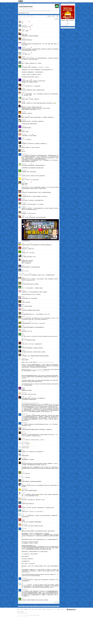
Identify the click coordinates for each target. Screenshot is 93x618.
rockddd (23, 29)
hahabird (23, 255)
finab (23, 33)
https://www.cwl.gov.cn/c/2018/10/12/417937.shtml (45, 362)
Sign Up (71, 1)
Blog (30, 609)
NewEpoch (24, 38)
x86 (22, 61)
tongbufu (23, 387)
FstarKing (23, 290)
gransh (23, 433)
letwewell (23, 198)
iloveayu (23, 472)
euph (23, 514)
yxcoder (23, 296)
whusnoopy (24, 358)
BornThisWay (24, 458)
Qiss (22, 174)
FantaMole (24, 47)
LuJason (23, 215)
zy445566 (23, 431)
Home (68, 1)
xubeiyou (23, 84)
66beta (23, 277)
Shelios (23, 342)
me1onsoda (24, 202)
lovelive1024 (24, 392)
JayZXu (23, 396)
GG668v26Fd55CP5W (25, 446)
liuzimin (23, 138)
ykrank (23, 479)
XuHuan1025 (24, 178)
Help (22, 609)
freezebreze (24, 194)
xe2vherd (23, 126)
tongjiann (23, 92)
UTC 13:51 (27, 615)
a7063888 (23, 350)
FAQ (36, 609)
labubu (23, 308)
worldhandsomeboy (25, 247)
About (18, 609)
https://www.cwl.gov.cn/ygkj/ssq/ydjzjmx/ (43, 370)
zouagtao (23, 492)
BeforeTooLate (24, 153)
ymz (22, 475)
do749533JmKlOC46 (25, 442)
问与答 (23, 4)
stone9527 (23, 329)
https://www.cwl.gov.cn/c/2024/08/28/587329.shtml (30, 403)
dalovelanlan (24, 111)
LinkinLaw (23, 427)
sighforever (24, 510)
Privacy (39, 609)
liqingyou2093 (24, 524)
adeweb (23, 450)
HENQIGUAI (24, 206)
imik (22, 286)
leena (23, 506)
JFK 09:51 (37, 615)
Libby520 (23, 56)
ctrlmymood (24, 211)
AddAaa (23, 304)
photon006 (24, 498)
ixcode (23, 454)
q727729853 (24, 338)
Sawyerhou (24, 163)
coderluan (23, 182)
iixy (22, 105)
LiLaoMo (23, 316)
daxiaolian (66, 25)
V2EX (20, 4)
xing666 (23, 130)
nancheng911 (24, 134)
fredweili (23, 251)
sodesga (23, 142)
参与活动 (67, 23)
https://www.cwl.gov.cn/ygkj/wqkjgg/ (36, 369)
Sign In (74, 1)
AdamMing (24, 42)
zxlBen (24, 8)
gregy (23, 65)
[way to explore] (20, 1)
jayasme (23, 519)
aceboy (23, 282)
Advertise (26, 609)
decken (23, 243)
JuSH (23, 312)
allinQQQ (23, 101)
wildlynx (23, 354)
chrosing (23, 502)
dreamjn (23, 265)
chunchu (23, 145)
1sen (22, 269)
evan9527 (23, 79)
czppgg (23, 300)
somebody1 (24, 119)
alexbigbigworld (25, 489)
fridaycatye (24, 52)
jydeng (23, 346)
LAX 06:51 (34, 615)
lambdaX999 (24, 25)
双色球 (49, 16)
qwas (23, 483)
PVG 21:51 (30, 615)
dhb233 (23, 273)
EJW (22, 97)
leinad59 (23, 439)
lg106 (23, 190)
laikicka (23, 149)
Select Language (61, 609)
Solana (44, 609)
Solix (22, 21)
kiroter (23, 598)
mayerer (23, 321)
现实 (57, 16)
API (33, 609)
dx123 (23, 259)
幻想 (53, 16)
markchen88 (24, 170)
